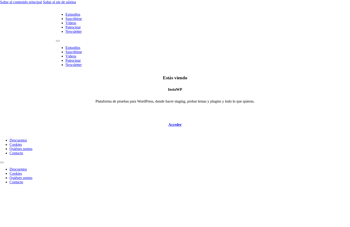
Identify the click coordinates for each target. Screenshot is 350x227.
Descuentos (18, 140)
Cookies (16, 144)
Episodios (72, 14)
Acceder (175, 125)
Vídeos (70, 23)
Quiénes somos (21, 149)
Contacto (16, 153)
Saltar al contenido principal (21, 2)
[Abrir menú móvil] (58, 41)
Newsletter (73, 31)
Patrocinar (73, 27)
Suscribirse (73, 19)
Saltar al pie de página (59, 2)
